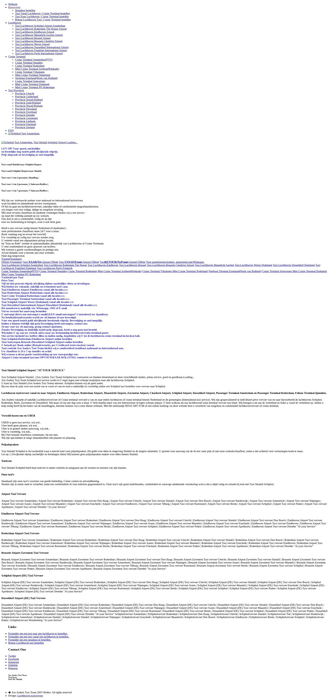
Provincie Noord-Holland (29, 99)
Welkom (12, 4)
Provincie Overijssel (26, 112)
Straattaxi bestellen (25, 10)
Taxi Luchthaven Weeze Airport (32, 44)
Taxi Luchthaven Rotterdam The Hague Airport (41, 28)
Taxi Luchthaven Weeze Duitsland (253, 265)
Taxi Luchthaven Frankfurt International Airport (41, 50)
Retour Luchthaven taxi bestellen (26, 642)
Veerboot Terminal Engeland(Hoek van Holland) (234, 271)
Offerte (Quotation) (11, 262)
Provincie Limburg (25, 121)
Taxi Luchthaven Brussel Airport (33, 38)
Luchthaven (14, 22)
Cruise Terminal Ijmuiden (29, 62)
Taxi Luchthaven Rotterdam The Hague (65, 265)
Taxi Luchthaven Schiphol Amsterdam (22, 265)
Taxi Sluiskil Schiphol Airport (56, 142)
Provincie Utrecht (24, 93)
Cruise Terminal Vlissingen (30, 71)
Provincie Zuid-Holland (28, 102)
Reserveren (14, 7)
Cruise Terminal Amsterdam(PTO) (33, 59)
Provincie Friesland (25, 124)
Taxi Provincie (16, 90)
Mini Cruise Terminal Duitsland (32, 84)
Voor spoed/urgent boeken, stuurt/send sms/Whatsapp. (175, 262)
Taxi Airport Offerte (40, 262)
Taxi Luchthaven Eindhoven (103, 265)
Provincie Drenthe (25, 115)
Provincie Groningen (26, 118)
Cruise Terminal (17, 56)
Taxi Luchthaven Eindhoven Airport (34, 31)
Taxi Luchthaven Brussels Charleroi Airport (38, 41)
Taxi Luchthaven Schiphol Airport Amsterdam (40, 25)
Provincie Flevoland (26, 108)
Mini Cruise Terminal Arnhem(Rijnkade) (37, 68)
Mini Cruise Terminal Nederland (32, 75)
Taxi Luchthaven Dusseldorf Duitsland (294, 265)
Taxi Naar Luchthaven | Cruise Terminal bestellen (42, 16)
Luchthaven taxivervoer (30, 695)
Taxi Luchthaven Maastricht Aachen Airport (39, 35)
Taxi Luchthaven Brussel (132, 265)
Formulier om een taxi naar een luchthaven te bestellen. (38, 633)
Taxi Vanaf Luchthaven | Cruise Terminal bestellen (42, 13)
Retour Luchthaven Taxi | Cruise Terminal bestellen (43, 19)
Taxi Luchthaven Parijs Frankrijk (54, 268)
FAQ (11, 130)
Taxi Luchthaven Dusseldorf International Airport (42, 47)
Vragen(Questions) (11, 258)
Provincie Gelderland (26, 96)
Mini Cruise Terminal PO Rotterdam (34, 87)
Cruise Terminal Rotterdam (29, 65)
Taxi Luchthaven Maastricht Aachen (214, 265)
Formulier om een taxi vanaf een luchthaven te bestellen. (38, 636)
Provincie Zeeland (25, 127)
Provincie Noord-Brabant (28, 105)
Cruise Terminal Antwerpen (30, 81)
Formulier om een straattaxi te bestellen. (29, 639)
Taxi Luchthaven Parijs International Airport (39, 53)
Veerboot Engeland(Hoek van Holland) (36, 78)
